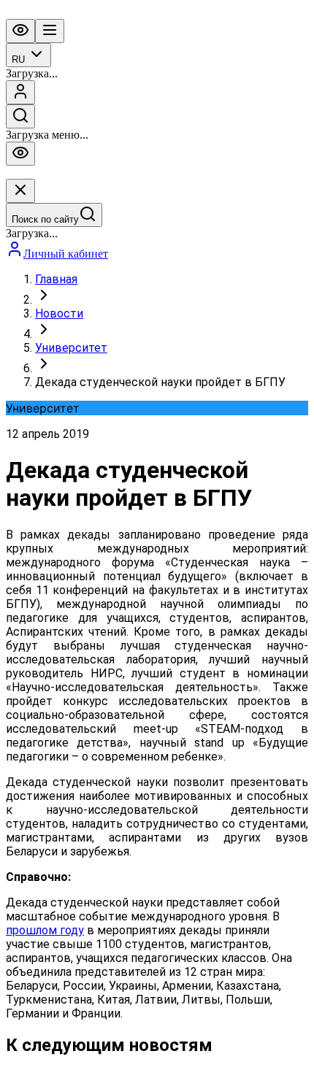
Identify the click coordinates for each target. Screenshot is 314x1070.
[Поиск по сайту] (20, 116)
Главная (56, 279)
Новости (59, 313)
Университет (71, 348)
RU (18, 59)
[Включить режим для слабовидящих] (20, 31)
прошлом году (45, 930)
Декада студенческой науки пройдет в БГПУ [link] (160, 382)
